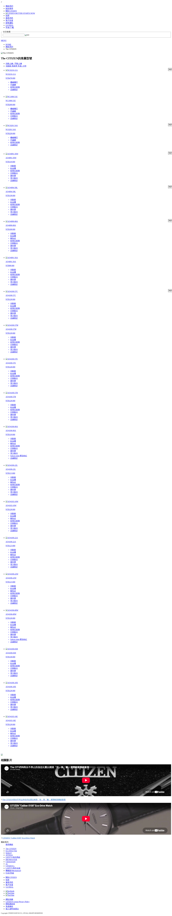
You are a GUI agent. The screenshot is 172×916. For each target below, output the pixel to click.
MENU (4, 41)
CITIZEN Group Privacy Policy (17, 902)
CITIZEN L (10, 866)
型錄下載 (10, 27)
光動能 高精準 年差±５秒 (16, 66)
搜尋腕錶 (9, 845)
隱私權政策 (10, 904)
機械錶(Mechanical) (13, 871)
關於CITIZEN (11, 877)
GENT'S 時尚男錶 (13, 857)
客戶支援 (9, 885)
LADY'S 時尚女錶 (13, 868)
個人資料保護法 (12, 909)
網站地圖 (9, 899)
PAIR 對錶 (10, 873)
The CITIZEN (11, 849)
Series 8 (8, 853)
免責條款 (9, 906)
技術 (7, 880)
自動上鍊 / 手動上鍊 (14, 64)
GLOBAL (9, 25)
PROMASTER (11, 860)
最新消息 (9, 882)
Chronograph (10, 862)
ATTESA (9, 855)
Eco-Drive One (11, 851)
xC (7, 864)
